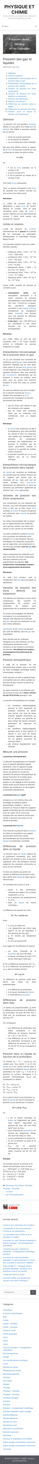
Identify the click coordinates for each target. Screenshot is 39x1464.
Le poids (9, 1192)
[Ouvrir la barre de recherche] (36, 26)
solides (21, 629)
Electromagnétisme (10, 1353)
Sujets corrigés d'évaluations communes (19, 1442)
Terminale (7, 1449)
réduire (15, 511)
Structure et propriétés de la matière (17, 1439)
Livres (5, 1364)
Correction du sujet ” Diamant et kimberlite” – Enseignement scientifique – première (19, 1251)
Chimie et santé (9, 1330)
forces (14, 183)
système (32, 229)
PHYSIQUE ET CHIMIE (19, 9)
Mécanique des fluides (15, 1185)
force (10, 150)
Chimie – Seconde (10, 1327)
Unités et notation (15, 76)
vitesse (13, 429)
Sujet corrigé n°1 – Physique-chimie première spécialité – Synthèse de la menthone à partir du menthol (17, 1268)
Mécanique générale (11, 1374)
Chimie (5, 1320)
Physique (28, 1185)
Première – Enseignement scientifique (18, 1408)
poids (31, 211)
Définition (12, 73)
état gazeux (28, 367)
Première (6, 1401)
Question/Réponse (10, 1415)
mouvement (31, 483)
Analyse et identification (12, 1313)
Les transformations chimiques (15, 1360)
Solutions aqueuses (11, 1432)
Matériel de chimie (10, 1367)
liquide (5, 129)
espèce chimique (29, 308)
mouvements (11, 375)
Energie (6, 1357)
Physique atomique (10, 1398)
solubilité (18, 313)
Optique (6, 1384)
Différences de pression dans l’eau (22, 109)
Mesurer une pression (17, 101)
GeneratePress (21, 1461)
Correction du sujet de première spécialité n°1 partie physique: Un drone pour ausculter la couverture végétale (19, 1260)
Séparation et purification (13, 1429)
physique (32, 124)
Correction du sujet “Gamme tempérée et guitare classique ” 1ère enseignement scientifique (19, 1243)
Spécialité (7, 1435)
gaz (32, 127)
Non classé (7, 1381)
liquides (9, 629)
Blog (4, 1317)
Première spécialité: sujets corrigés (17, 1411)
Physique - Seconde (11, 1189)
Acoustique (7, 1310)
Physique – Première (11, 1391)
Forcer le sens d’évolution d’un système (18, 1225)
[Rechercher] (33, 1292)
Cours (5, 1337)
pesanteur (12, 954)
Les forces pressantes (15, 1195)
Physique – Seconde (11, 1394)
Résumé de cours (10, 1422)
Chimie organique (10, 1334)
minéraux (6, 1377)
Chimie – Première (10, 1324)
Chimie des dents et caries (13, 1275)
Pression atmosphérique (18, 99)
